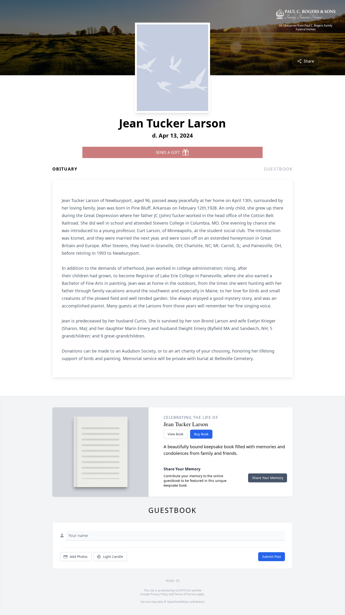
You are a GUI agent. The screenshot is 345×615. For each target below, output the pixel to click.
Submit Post (271, 556)
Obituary (64, 169)
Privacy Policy (159, 594)
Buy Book (201, 434)
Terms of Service (185, 594)
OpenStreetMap (177, 602)
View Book (175, 434)
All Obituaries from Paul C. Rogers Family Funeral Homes (305, 27)
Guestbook (278, 169)
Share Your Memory (267, 478)
